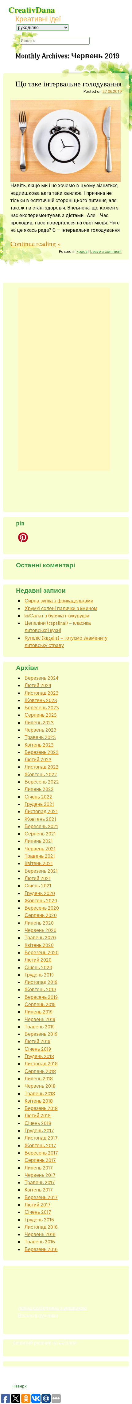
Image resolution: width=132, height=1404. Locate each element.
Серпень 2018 (40, 1071)
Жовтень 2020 (41, 900)
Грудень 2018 (39, 1056)
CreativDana (31, 10)
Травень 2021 (40, 856)
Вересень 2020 (42, 908)
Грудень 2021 (39, 804)
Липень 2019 (38, 1011)
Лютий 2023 (38, 759)
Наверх (20, 1386)
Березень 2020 (42, 952)
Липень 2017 (39, 1167)
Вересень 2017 (41, 1152)
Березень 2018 (41, 1108)
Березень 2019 (41, 1034)
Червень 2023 (40, 730)
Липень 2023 (39, 722)
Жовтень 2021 (40, 819)
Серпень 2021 (40, 833)
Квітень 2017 (39, 1189)
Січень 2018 (38, 1123)
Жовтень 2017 (40, 1145)
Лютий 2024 (38, 685)
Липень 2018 (39, 1078)
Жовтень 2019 (40, 989)
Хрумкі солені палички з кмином (61, 608)
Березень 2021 (41, 871)
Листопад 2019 (41, 982)
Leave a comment (106, 251)
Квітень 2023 (39, 744)
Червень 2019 (40, 1019)
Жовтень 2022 (41, 774)
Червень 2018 (40, 1086)
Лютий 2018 (38, 1115)
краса (81, 251)
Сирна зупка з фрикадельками (59, 600)
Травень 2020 (40, 937)
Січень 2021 (38, 885)
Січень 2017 (38, 1212)
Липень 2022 (39, 789)
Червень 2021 (40, 848)
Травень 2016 (40, 1241)
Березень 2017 (41, 1197)
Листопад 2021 (41, 811)
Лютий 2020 (38, 959)
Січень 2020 (38, 967)
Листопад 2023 (42, 693)
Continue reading (35, 243)
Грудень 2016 (39, 1219)
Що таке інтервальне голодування (68, 83)
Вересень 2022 (42, 781)
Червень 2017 (40, 1175)
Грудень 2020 (40, 893)
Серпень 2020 (41, 915)
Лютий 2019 (37, 1041)
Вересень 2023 (42, 707)
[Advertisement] (64, 379)
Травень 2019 (40, 1026)
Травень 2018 (40, 1093)
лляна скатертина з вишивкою (52, 1308)
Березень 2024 (41, 678)
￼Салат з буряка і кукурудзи (57, 615)
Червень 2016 (40, 1234)
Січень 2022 (38, 796)
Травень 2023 (40, 737)
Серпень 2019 (40, 1004)
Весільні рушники (38, 1315)
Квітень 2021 (39, 863)
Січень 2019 (38, 1049)
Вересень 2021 (41, 826)
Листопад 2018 (41, 1063)
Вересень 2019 (41, 997)
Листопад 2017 (41, 1137)
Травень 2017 (40, 1182)
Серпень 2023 (41, 715)
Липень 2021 (39, 841)
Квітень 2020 (39, 945)
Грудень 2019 (39, 974)
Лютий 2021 (38, 878)
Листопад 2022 (42, 766)
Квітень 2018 (39, 1101)
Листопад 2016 (41, 1227)
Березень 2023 (42, 752)
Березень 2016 (41, 1249)
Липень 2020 (39, 923)
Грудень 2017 (39, 1130)
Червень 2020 (40, 930)
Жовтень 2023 (41, 700)
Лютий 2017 (38, 1204)
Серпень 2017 (40, 1160)
